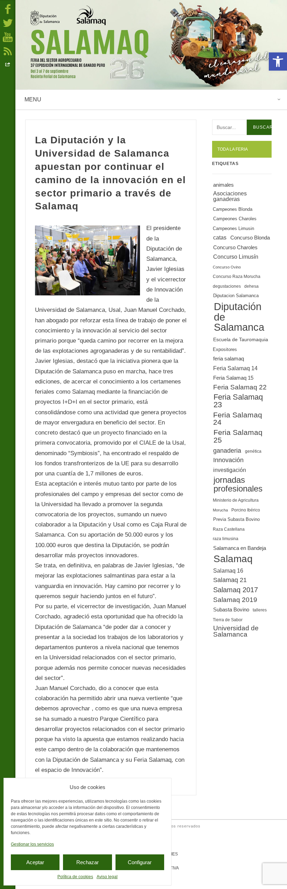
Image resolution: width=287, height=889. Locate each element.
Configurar (140, 862)
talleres (260, 610)
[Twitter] (8, 23)
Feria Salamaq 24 (237, 418)
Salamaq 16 (228, 570)
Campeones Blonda (232, 209)
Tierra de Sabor (228, 620)
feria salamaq (228, 358)
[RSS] (8, 50)
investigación (229, 470)
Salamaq (233, 558)
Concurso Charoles (235, 247)
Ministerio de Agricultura (236, 500)
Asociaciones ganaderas (230, 196)
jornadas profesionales (238, 484)
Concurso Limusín (235, 256)
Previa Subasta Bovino (236, 519)
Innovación (228, 460)
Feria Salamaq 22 (240, 387)
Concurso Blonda (250, 238)
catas (219, 238)
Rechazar (87, 862)
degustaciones (227, 286)
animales (223, 185)
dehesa (251, 286)
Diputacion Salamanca (236, 295)
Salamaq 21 (230, 579)
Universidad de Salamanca (236, 631)
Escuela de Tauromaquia (240, 339)
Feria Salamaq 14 (235, 368)
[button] (278, 61)
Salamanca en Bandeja (239, 548)
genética (253, 451)
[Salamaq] (151, 44)
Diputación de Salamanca (239, 317)
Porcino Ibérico (245, 510)
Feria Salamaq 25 (238, 436)
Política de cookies (75, 876)
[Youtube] (8, 37)
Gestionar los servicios (32, 844)
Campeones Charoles (235, 218)
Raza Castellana (229, 529)
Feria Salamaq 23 (238, 401)
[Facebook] (8, 9)
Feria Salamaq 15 (233, 378)
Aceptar (35, 862)
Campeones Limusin (233, 228)
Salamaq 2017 (235, 590)
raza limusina (225, 538)
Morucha (220, 510)
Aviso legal (107, 876)
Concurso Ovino (227, 267)
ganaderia (227, 450)
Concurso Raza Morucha (236, 276)
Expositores (225, 349)
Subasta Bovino (231, 609)
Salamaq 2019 (235, 599)
